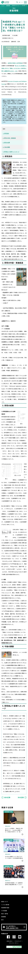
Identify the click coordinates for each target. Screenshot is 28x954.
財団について (4, 901)
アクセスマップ (18, 941)
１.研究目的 (6, 133)
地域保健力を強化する (7, 38)
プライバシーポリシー (14, 943)
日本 (18, 41)
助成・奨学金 (4, 913)
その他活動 (15, 35)
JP (19, 2)
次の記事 (21, 797)
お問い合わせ (10, 941)
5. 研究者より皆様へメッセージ (11, 152)
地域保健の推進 (6, 35)
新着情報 (3, 916)
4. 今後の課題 (6, 147)
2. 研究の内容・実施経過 (9, 138)
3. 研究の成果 (6, 142)
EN (22, 2)
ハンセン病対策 (5, 904)
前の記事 (7, 797)
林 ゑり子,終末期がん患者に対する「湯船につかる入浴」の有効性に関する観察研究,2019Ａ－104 (14, 68)
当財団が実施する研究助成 (15, 63)
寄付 (2, 920)
